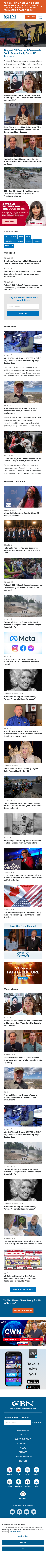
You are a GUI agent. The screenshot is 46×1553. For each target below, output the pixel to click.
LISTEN (23, 1461)
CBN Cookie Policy (15, 1532)
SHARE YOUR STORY (23, 1310)
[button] (39, 17)
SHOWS (23, 1452)
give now (31, 17)
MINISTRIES (23, 1430)
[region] (23, 1535)
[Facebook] (19, 1512)
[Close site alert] (41, 6)
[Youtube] (12, 1512)
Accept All (23, 1549)
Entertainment (10, 241)
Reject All (23, 1542)
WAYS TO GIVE (23, 1439)
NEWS (23, 1448)
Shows (28, 241)
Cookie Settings (23, 1536)
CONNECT (23, 1443)
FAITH (23, 1434)
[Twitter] (33, 1512)
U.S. (6, 236)
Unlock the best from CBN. (17, 1417)
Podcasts (37, 241)
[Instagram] (26, 1512)
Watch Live (9, 246)
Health (20, 241)
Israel (28, 236)
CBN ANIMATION (23, 1456)
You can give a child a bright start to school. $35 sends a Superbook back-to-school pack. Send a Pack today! (21, 7)
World (21, 236)
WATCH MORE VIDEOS (23, 1289)
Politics (13, 236)
